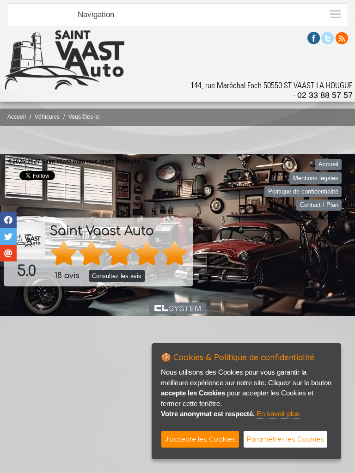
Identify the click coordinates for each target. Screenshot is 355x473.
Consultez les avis (116, 276)
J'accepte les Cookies (200, 439)
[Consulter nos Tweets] (327, 38)
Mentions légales (315, 178)
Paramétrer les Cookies (285, 439)
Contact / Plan (319, 204)
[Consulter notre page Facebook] (313, 38)
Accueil (16, 117)
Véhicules (47, 117)
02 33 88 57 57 (325, 95)
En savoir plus (278, 414)
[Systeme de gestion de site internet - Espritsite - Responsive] (177, 308)
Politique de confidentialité (303, 191)
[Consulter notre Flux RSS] (341, 38)
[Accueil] (65, 59)
